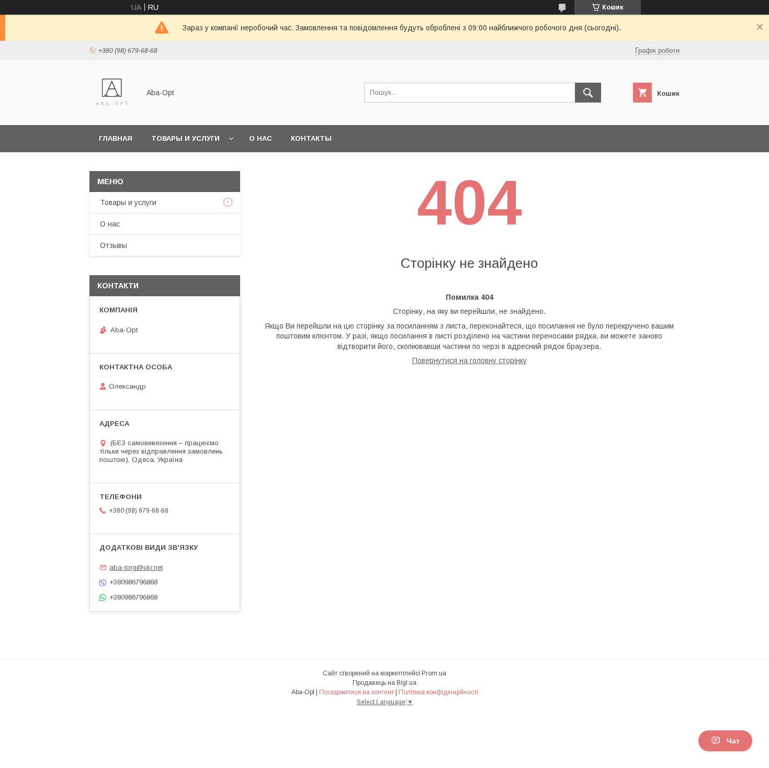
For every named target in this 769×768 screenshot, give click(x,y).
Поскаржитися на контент (356, 692)
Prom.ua (434, 673)
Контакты (311, 138)
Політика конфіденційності (438, 692)
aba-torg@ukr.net (136, 567)
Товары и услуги (185, 138)
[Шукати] (588, 93)
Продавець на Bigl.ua (384, 682)
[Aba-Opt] (111, 111)
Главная (115, 138)
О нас (260, 138)
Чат (733, 741)
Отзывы (113, 245)
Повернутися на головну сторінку (469, 360)
